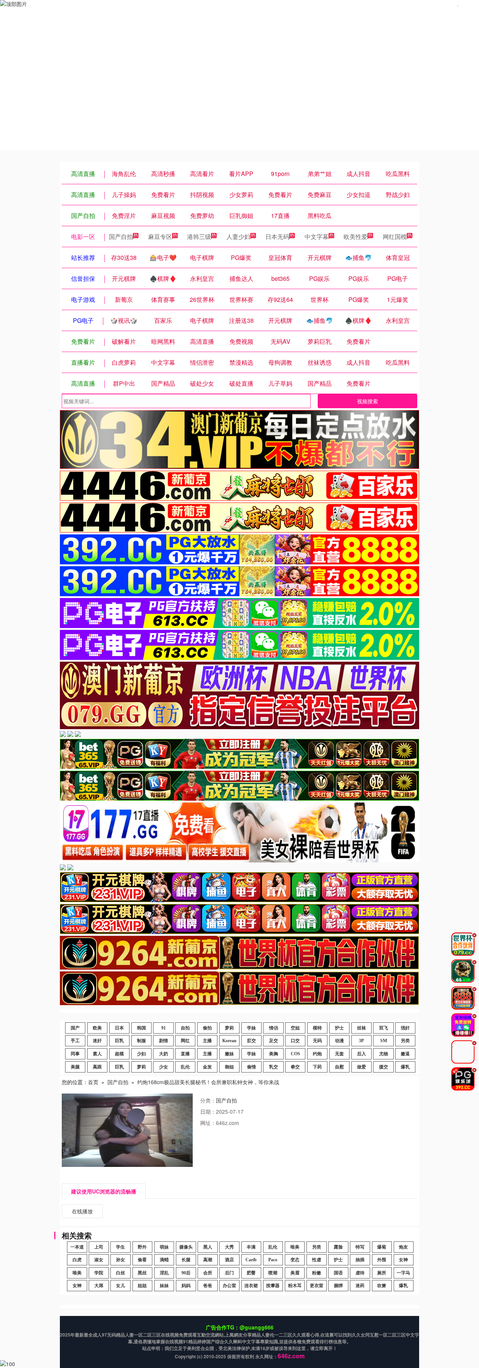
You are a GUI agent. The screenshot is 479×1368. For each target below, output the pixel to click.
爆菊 (381, 1247)
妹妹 (164, 1285)
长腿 (185, 1259)
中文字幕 (317, 236)
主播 (207, 1040)
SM (383, 1040)
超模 (119, 1053)
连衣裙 (251, 1285)
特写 (360, 1247)
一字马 (403, 1273)
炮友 (403, 1247)
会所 (207, 1273)
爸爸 (207, 1285)
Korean (229, 1040)
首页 (93, 1082)
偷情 (251, 1067)
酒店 (229, 1259)
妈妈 (185, 1285)
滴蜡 (164, 1259)
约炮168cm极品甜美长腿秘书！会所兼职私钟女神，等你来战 (208, 1082)
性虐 (316, 1259)
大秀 (229, 1247)
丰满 (251, 1247)
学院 (98, 1273)
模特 (317, 1028)
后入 (361, 1053)
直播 (185, 1053)
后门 (229, 1273)
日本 (119, 1028)
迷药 (360, 1285)
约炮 (317, 1053)
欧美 (97, 1028)
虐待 (360, 1273)
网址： (208, 1122)
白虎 (77, 1259)
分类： (208, 1100)
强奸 (405, 1028)
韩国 (141, 1028)
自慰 (339, 1067)
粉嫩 (316, 1273)
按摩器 (273, 1285)
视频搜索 (367, 401)
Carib (251, 1259)
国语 (338, 1273)
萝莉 (229, 1028)
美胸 (273, 1053)
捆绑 (338, 1285)
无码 (317, 1040)
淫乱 (164, 1273)
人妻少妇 (238, 236)
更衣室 (316, 1285)
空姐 (295, 1028)
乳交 (273, 1067)
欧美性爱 (355, 236)
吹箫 (381, 1285)
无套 (339, 1053)
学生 (120, 1247)
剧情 (163, 1040)
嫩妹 (229, 1053)
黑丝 (142, 1273)
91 (163, 1028)
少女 (163, 1067)
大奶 (163, 1053)
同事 (75, 1053)
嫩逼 (405, 1053)
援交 (383, 1067)
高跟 (97, 1067)
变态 (294, 1259)
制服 (141, 1040)
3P (361, 1040)
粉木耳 (295, 1285)
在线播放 (82, 1211)
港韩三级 (199, 236)
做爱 (361, 1067)
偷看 (142, 1259)
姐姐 (142, 1285)
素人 (97, 1053)
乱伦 (185, 1067)
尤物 (383, 1053)
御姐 (229, 1067)
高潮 (207, 1259)
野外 (142, 1247)
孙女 (120, 1259)
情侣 (273, 1028)
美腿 (75, 1067)
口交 (295, 1040)
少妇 (141, 1053)
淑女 (98, 1259)
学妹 (251, 1028)
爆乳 (405, 1067)
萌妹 (164, 1247)
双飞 (383, 1028)
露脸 (338, 1247)
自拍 (185, 1028)
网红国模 (395, 236)
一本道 (77, 1247)
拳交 (295, 1067)
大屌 (98, 1285)
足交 (273, 1040)
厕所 (381, 1273)
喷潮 (272, 1273)
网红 (185, 1040)
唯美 (294, 1247)
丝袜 (361, 1028)
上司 (98, 1247)
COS (295, 1053)
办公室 (229, 1285)
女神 (403, 1259)
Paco (272, 1259)
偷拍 (207, 1028)
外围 (381, 1259)
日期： (208, 1111)
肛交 (251, 1040)
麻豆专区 (160, 236)
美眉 (294, 1273)
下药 (317, 1067)
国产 (75, 1028)
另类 (405, 1040)
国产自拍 (121, 236)
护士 (339, 1028)
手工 (75, 1040)
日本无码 (277, 236)
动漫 (339, 1040)
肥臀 (251, 1273)
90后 (185, 1273)
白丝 (120, 1273)
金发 (207, 1067)
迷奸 (97, 1040)
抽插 (360, 1259)
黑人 (207, 1247)
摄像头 (186, 1247)
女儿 (120, 1285)
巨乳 (119, 1040)
